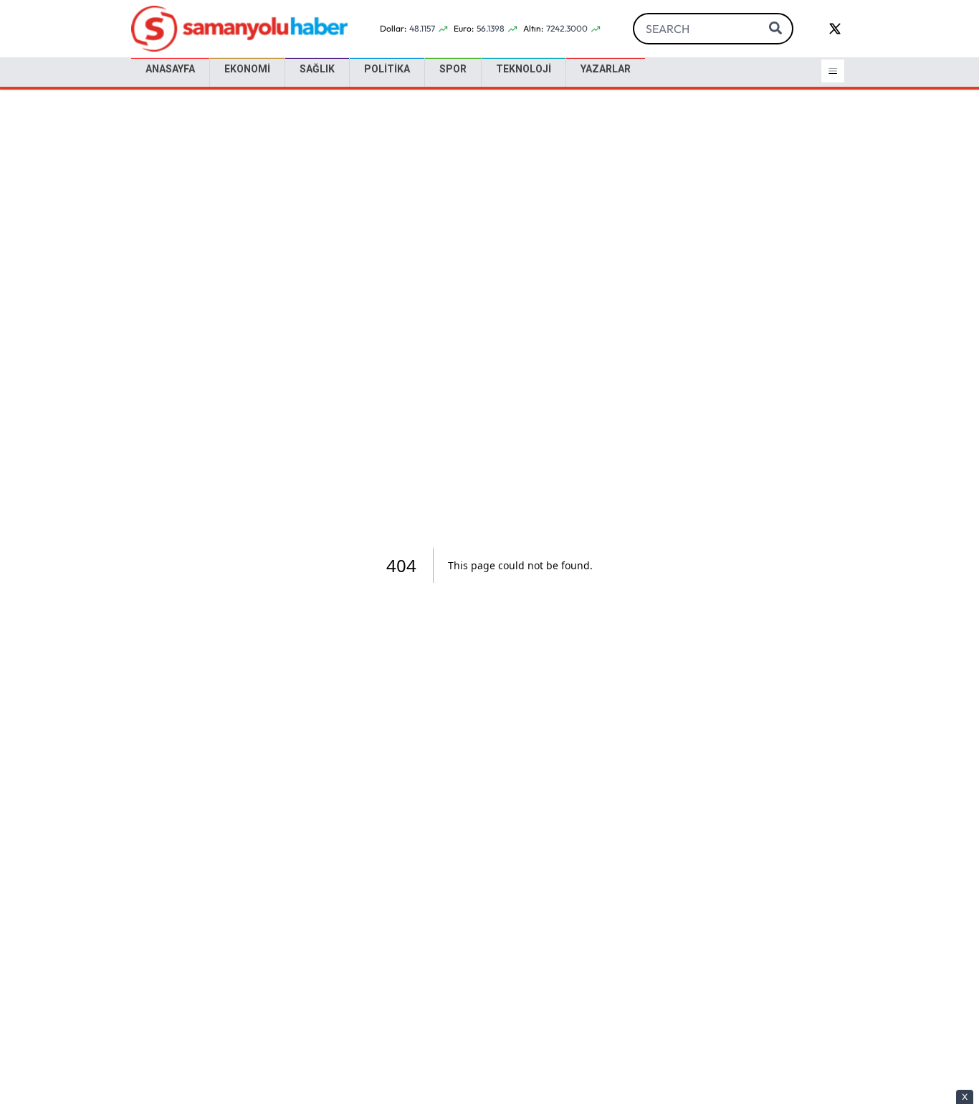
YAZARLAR (606, 69)
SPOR (453, 69)
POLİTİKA (387, 69)
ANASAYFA (170, 69)
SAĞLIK (317, 69)
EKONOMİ (247, 69)
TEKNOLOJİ (523, 69)
